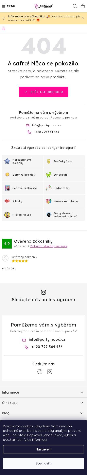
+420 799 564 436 (46, 132)
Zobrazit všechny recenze (48, 246)
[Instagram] (49, 371)
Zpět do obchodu (47, 92)
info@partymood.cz (46, 125)
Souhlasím (44, 463)
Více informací (35, 440)
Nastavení (43, 449)
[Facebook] (39, 371)
